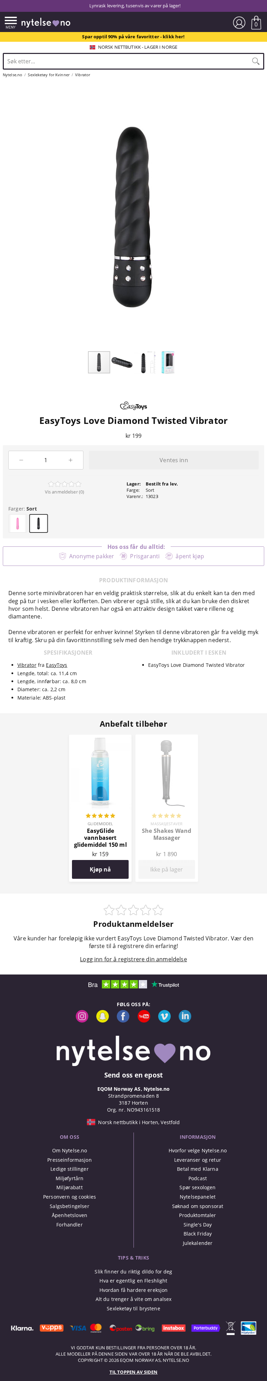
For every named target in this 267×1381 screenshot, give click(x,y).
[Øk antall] (70, 460)
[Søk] (256, 61)
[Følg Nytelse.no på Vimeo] (164, 1020)
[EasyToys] (133, 412)
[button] (122, 362)
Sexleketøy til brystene (133, 1308)
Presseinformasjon (69, 1160)
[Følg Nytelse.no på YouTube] (144, 1020)
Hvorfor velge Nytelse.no (198, 1150)
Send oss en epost (133, 1075)
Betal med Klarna (197, 1169)
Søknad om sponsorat (198, 1206)
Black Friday (198, 1233)
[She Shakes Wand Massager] (167, 738)
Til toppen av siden (133, 1372)
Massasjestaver (167, 823)
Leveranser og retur (197, 1160)
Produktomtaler (197, 1215)
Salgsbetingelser (69, 1206)
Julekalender (198, 1243)
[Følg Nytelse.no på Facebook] (123, 1020)
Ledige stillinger (69, 1169)
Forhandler (69, 1224)
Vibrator (27, 665)
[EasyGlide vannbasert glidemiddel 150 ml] (100, 738)
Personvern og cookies (69, 1196)
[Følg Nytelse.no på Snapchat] (102, 1020)
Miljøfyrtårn (70, 1178)
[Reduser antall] (21, 460)
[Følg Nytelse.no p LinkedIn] (185, 1020)
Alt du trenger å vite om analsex (134, 1299)
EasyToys (56, 665)
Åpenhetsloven (69, 1215)
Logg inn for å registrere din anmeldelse (133, 959)
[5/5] (100, 816)
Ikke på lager (166, 869)
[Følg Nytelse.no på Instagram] (82, 1020)
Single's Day (198, 1224)
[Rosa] (17, 523)
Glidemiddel (100, 823)
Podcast (197, 1178)
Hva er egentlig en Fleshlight (133, 1280)
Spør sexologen (197, 1187)
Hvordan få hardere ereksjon (133, 1290)
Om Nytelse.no (69, 1150)
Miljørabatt (69, 1187)
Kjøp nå (100, 869)
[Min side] (239, 22)
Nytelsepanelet (198, 1196)
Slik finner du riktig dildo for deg (133, 1271)
